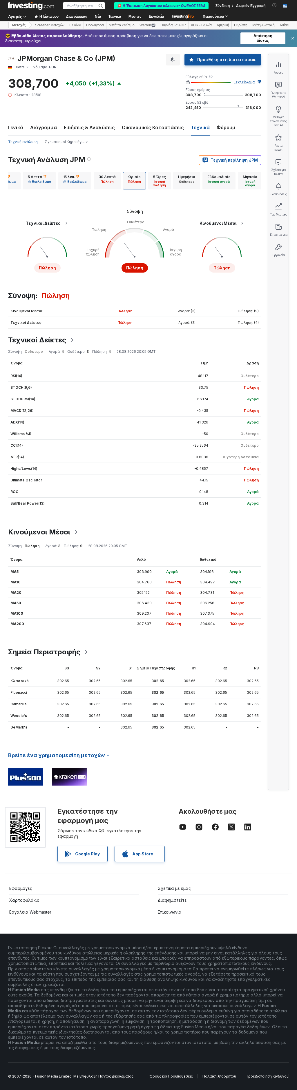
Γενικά (15, 127)
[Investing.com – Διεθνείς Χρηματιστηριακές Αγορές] (31, 6)
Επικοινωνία (170, 912)
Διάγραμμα (43, 127)
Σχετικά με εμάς (174, 888)
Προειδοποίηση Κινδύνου (267, 1076)
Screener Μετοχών (49, 25)
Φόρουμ (226, 127)
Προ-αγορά (95, 25)
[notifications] (274, 5)
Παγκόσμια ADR (173, 25)
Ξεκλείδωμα (244, 82)
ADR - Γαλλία (201, 25)
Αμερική (223, 25)
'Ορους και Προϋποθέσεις (171, 1076)
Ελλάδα (75, 25)
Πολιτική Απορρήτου (219, 1076)
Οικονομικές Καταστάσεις (153, 127)
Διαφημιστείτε (172, 900)
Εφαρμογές (20, 888)
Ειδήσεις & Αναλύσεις (89, 127)
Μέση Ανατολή (263, 25)
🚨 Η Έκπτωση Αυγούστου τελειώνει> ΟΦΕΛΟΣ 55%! (161, 6)
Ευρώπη (240, 25)
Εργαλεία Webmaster (30, 912)
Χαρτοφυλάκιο (24, 900)
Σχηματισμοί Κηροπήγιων (66, 142)
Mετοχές (19, 25)
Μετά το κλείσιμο (122, 25)
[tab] (39, 180)
